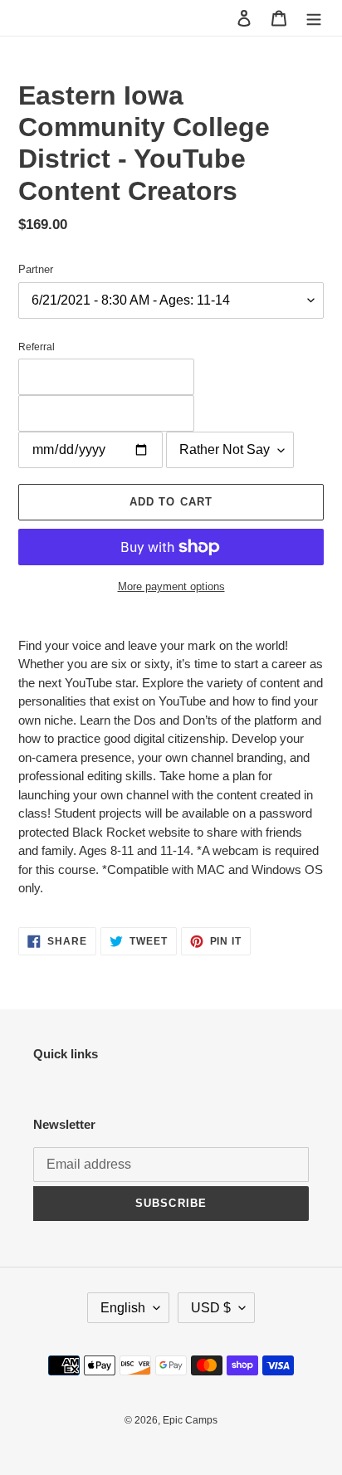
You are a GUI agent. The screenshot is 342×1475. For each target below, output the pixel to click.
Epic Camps (190, 1420)
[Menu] (313, 18)
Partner (35, 269)
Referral (36, 347)
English (122, 1308)
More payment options (171, 586)
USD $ (211, 1308)
